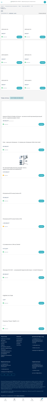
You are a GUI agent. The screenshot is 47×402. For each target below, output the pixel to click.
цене (15, 13)
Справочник (4, 342)
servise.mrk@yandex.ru (37, 373)
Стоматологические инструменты (11, 6)
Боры (20, 6)
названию (11, 13)
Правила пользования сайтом (6, 356)
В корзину (19, 36)
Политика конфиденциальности (6, 350)
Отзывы (18, 343)
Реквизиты (19, 342)
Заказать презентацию (6, 348)
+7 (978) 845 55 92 (5, 369)
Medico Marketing (20, 395)
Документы (19, 340)
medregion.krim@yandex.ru (38, 350)
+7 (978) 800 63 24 (36, 345)
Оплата (2, 343)
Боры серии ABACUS (26, 6)
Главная (2, 6)
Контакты (19, 345)
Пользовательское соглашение (5, 353)
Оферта (3, 345)
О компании (19, 338)
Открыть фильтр (42, 13)
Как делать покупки (5, 346)
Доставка (3, 340)
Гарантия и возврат (5, 338)
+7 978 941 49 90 (35, 370)
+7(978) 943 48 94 (36, 347)
